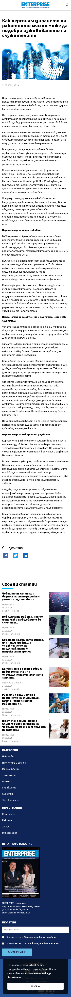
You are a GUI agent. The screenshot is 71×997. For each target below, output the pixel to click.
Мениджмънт (10, 769)
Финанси (7, 781)
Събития (7, 794)
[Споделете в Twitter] (15, 555)
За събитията (10, 800)
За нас (5, 826)
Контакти (8, 814)
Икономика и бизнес (12, 683)
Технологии (9, 775)
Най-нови (8, 756)
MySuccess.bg (9, 833)
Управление (8, 605)
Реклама (7, 820)
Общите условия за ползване (40, 937)
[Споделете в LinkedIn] (25, 555)
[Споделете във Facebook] (5, 555)
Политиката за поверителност (41, 943)
